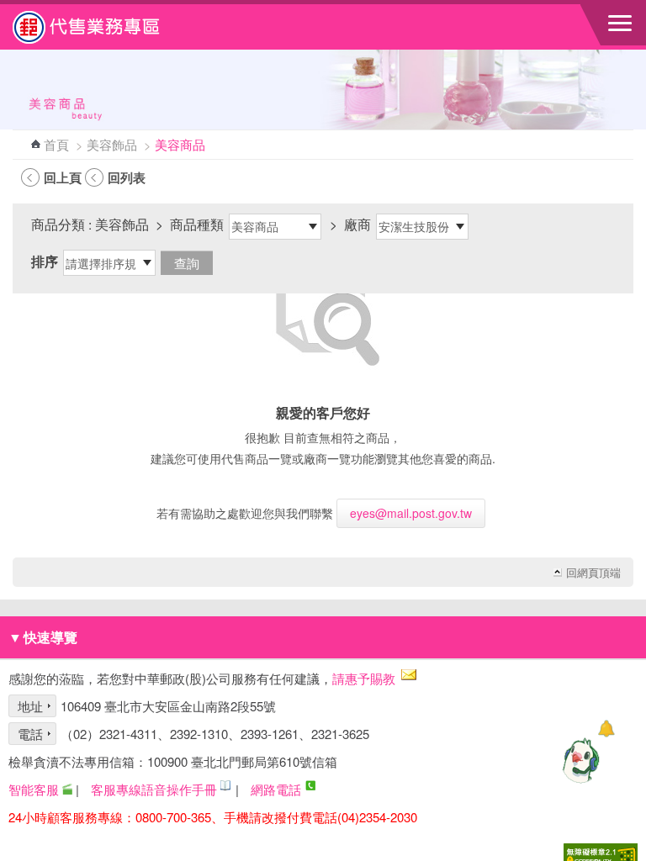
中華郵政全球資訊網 (105, 27)
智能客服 (33, 789)
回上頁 (63, 177)
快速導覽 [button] (42, 637)
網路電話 (276, 789)
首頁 (56, 144)
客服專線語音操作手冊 (154, 789)
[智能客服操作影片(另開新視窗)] (67, 789)
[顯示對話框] (606, 728)
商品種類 (197, 223)
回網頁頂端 (593, 572)
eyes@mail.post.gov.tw (411, 512)
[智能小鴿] (579, 760)
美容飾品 (112, 144)
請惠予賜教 (363, 678)
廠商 (357, 223)
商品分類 (58, 223)
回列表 (127, 177)
